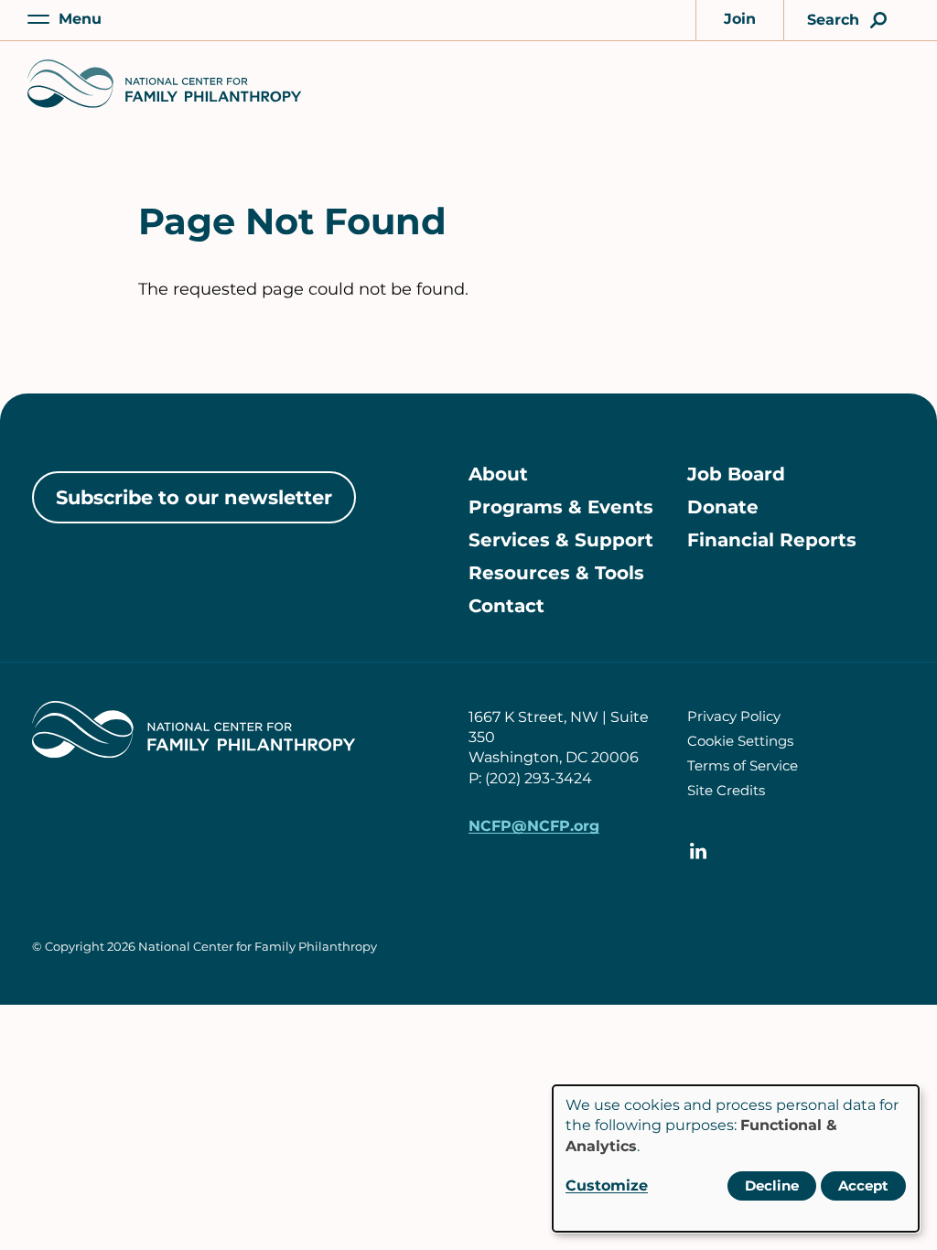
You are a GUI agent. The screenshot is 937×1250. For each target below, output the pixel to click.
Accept (863, 1185)
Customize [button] (606, 1185)
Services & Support (560, 540)
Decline (772, 1185)
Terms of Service (742, 765)
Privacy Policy (734, 716)
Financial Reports (771, 540)
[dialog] (736, 1158)
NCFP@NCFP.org (533, 826)
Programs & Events (560, 507)
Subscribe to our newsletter (194, 497)
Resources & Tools (556, 573)
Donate (723, 507)
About (498, 474)
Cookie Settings (740, 740)
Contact (506, 606)
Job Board (736, 474)
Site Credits (726, 790)
